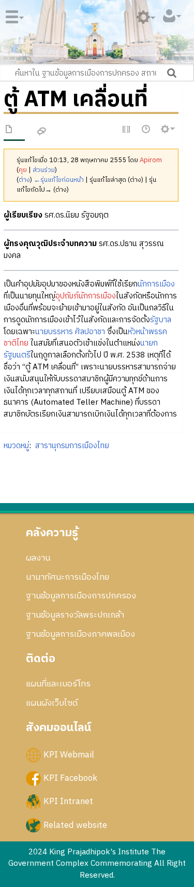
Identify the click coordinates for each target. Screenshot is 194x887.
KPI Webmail (68, 755)
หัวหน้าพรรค (147, 331)
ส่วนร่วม (44, 170)
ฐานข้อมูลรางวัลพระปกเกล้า (75, 615)
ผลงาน (38, 558)
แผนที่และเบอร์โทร (58, 684)
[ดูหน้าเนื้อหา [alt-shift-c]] (9, 131)
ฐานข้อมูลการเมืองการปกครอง (81, 596)
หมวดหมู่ (16, 445)
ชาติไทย (16, 343)
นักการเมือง (156, 284)
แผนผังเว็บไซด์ (52, 703)
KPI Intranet (68, 801)
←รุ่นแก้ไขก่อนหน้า (59, 180)
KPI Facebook (70, 778)
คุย (23, 170)
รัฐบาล (160, 319)
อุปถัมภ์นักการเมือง (85, 296)
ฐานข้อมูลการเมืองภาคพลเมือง (80, 634)
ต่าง (24, 180)
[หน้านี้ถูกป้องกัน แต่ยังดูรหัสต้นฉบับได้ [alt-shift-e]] (126, 130)
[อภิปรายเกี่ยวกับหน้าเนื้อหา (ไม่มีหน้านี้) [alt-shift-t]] (42, 132)
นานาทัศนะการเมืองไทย (67, 577)
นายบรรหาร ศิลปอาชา (70, 331)
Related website (75, 825)
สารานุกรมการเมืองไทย (72, 445)
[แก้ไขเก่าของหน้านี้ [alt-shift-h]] (146, 130)
